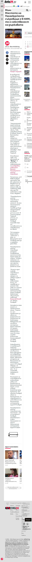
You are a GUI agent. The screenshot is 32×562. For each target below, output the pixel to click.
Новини (12, 505)
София (17, 507)
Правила (24, 535)
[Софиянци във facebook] (24, 524)
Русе (17, 514)
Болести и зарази (29, 134)
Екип (23, 533)
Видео (11, 509)
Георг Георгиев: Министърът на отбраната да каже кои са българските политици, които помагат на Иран (11, 461)
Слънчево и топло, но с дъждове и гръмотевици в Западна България (29, 85)
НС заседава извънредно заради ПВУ (29, 78)
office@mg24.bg (24, 530)
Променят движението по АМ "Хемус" (29, 93)
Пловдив (18, 505)
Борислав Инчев (15, 299)
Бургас (17, 512)
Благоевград (18, 516)
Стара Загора (17, 519)
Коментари (13, 434)
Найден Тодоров (15, 71)
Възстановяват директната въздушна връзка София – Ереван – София (29, 57)
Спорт (12, 507)
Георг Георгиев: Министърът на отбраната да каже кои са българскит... (29, 64)
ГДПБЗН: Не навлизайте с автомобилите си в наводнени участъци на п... (29, 71)
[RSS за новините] (27, 524)
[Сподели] (7, 59)
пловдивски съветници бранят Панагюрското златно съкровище (15, 170)
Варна (17, 509)
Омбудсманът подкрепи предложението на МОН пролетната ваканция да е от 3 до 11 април (10, 480)
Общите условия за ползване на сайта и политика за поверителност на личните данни (16, 544)
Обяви (11, 514)
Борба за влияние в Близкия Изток (29, 121)
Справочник (13, 512)
